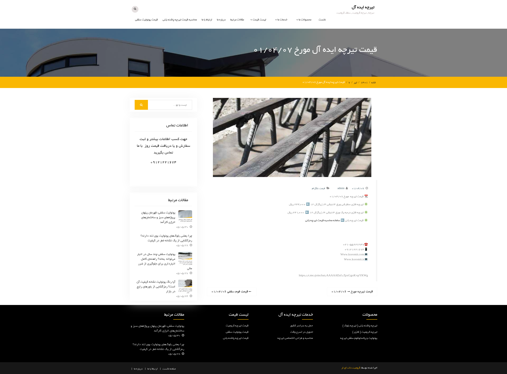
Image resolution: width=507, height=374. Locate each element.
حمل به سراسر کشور (301, 325)
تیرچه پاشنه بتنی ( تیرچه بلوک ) (359, 325)
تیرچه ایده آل (363, 7)
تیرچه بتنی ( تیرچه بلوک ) (297, 43)
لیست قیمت (259, 19)
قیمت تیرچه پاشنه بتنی (236, 338)
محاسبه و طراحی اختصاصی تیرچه (273, 55)
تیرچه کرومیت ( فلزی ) (298, 35)
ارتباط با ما (207, 19)
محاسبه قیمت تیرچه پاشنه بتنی (180, 19)
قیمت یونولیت (258, 43)
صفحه (173, 369)
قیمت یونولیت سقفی (146, 19)
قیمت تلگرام (318, 188)
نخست (322, 19)
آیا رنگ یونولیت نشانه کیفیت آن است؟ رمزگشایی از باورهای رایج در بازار (156, 286)
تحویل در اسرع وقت (301, 332)
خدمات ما (282, 19)
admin (340, 188)
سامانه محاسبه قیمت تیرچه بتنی (322, 220)
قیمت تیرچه (259, 35)
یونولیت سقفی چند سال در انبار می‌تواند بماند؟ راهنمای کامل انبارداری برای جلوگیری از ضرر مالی (164, 261)
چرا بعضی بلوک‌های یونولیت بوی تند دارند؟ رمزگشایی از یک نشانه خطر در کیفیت (166, 238)
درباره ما (221, 19)
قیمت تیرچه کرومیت (237, 325)
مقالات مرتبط (237, 19)
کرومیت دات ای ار (350, 368)
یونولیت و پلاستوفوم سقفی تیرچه (296, 55)
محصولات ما (305, 19)
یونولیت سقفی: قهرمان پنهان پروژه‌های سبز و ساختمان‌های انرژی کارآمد (158, 217)
